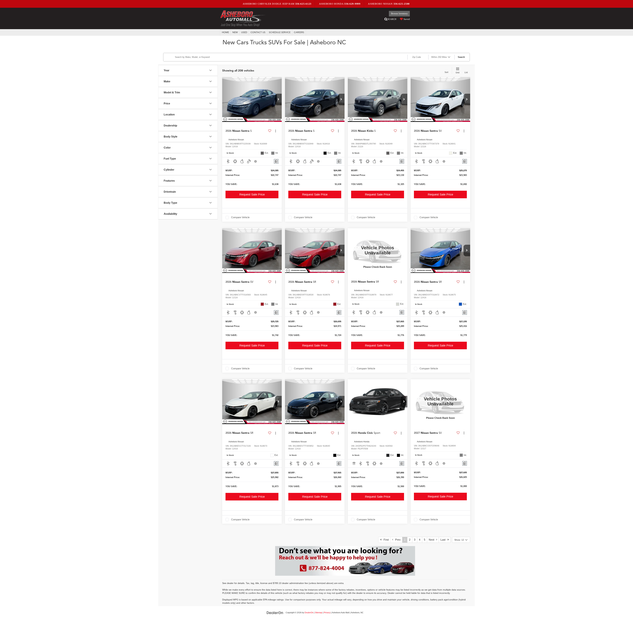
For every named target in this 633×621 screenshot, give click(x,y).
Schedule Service (279, 32)
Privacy (327, 612)
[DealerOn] (275, 612)
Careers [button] (299, 32)
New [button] (235, 32)
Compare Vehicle (240, 217)
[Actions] (275, 131)
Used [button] (244, 32)
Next (432, 539)
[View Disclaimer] (255, 161)
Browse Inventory (399, 13)
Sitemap (318, 612)
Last (443, 539)
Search (461, 57)
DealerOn (309, 612)
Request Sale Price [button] (252, 194)
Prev (397, 539)
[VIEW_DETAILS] (377, 250)
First (385, 539)
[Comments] (276, 161)
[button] (278, 99)
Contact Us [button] (258, 32)
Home (225, 32)
